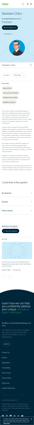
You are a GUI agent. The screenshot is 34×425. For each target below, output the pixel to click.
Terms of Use (6, 373)
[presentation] (17, 250)
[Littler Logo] (5, 4)
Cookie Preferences (8, 388)
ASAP (5, 239)
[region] (17, 420)
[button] (3, 416)
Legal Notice (6, 362)
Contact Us (5, 352)
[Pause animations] (28, 4)
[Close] (31, 419)
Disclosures (6, 383)
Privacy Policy (6, 378)
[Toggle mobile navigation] (31, 4)
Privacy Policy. (6, 423)
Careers (4, 357)
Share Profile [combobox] (17, 75)
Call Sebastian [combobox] (8, 34)
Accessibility (6, 368)
